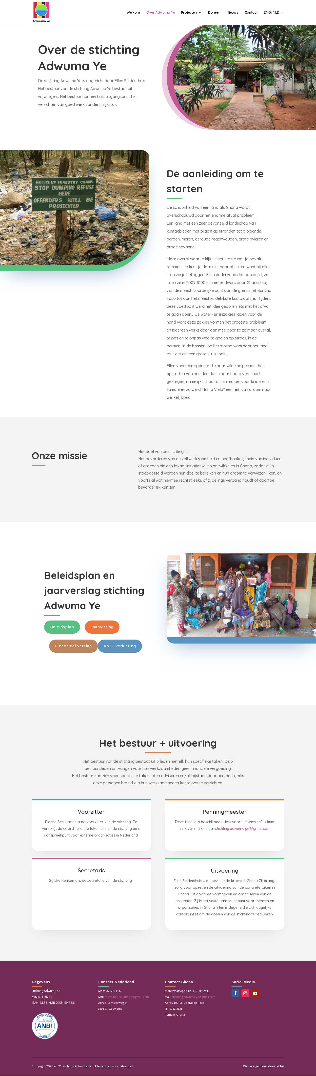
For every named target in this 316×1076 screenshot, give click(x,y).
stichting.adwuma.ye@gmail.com (243, 828)
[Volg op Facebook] (235, 993)
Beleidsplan (62, 627)
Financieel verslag (73, 646)
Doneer (214, 13)
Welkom (133, 13)
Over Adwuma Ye (160, 13)
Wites (280, 1066)
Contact (251, 13)
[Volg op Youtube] (255, 993)
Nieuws (232, 13)
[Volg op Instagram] (245, 993)
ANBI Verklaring (120, 646)
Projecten (189, 13)
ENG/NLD (271, 13)
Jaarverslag (102, 627)
